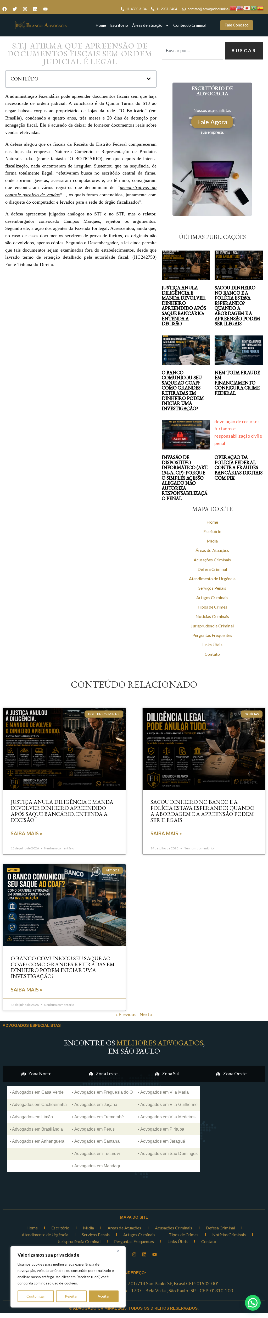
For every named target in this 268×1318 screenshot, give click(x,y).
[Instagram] (24, 9)
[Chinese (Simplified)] (233, 7)
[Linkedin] (35, 9)
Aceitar (104, 1296)
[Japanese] (247, 7)
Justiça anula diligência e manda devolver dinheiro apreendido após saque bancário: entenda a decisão (184, 305)
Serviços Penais (212, 587)
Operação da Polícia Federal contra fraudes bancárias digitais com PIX (239, 467)
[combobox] (192, 50)
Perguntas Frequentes (212, 635)
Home (101, 25)
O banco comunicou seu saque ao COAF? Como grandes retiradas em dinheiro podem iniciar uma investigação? (183, 390)
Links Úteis (212, 644)
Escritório (119, 25)
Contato (212, 654)
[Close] (120, 1251)
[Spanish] (260, 7)
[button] (149, 79)
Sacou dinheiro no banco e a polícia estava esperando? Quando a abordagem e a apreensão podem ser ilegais (237, 305)
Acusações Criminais (212, 559)
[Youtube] (45, 9)
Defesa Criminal (212, 569)
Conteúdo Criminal (189, 25)
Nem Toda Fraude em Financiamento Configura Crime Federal (237, 383)
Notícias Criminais (212, 616)
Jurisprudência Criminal (212, 625)
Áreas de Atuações (212, 550)
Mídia (212, 540)
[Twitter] (14, 9)
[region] (68, 1277)
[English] (240, 7)
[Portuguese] (253, 7)
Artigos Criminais (212, 597)
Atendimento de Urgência (212, 578)
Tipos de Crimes (212, 606)
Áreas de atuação (147, 25)
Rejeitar (71, 1296)
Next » (146, 1014)
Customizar (35, 1296)
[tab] (36, 1074)
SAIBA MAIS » (26, 833)
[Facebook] (4, 9)
